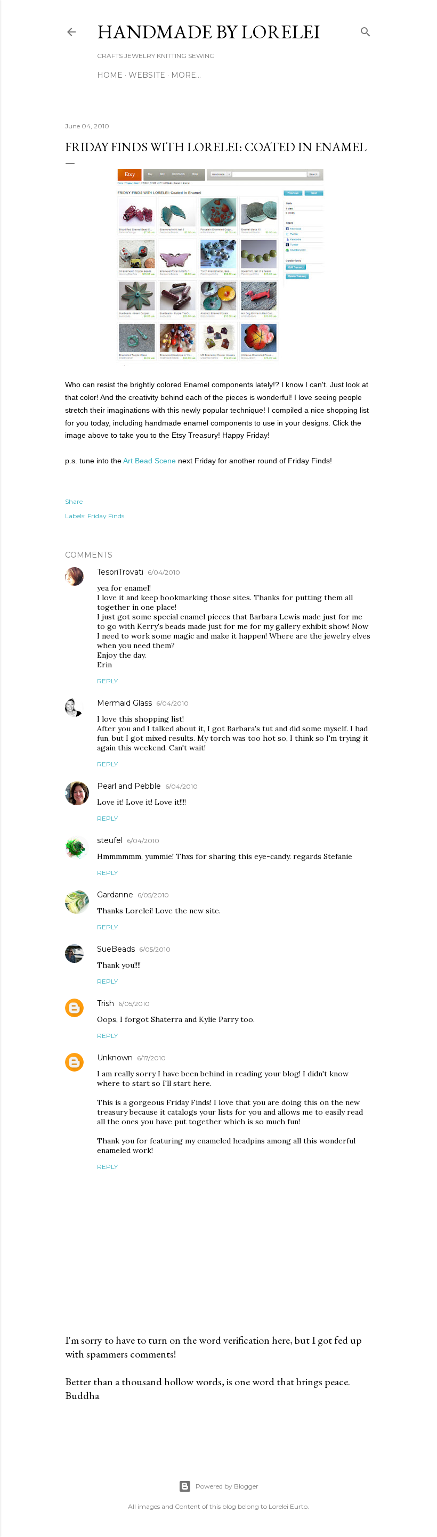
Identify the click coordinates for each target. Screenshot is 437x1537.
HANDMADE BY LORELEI (208, 31)
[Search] (365, 29)
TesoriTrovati (120, 572)
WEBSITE (146, 75)
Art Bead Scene (149, 460)
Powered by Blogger (227, 1486)
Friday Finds (105, 516)
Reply (107, 681)
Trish (105, 1003)
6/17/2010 (151, 1058)
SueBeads (116, 949)
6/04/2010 (164, 572)
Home (110, 75)
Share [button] (74, 501)
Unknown (115, 1057)
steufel (110, 840)
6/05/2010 (153, 895)
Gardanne (115, 895)
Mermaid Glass (124, 703)
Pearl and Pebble (129, 786)
